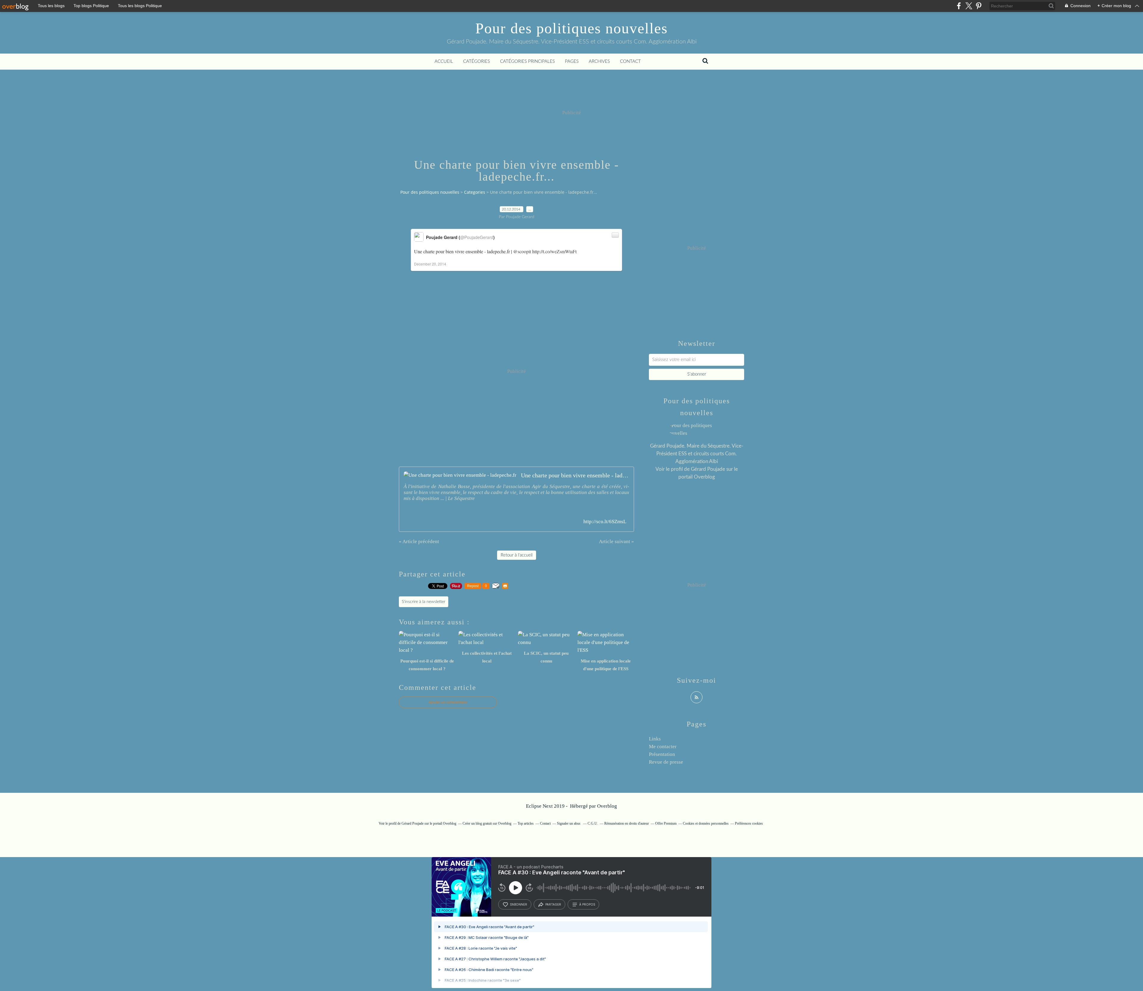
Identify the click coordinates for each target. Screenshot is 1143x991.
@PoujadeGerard (476, 237)
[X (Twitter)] (968, 5)
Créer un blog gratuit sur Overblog (487, 823)
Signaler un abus (569, 823)
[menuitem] (443, 62)
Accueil (444, 61)
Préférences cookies (749, 823)
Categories (474, 192)
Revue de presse (666, 762)
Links (655, 739)
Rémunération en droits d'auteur (626, 823)
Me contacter (663, 746)
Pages (572, 61)
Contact (630, 61)
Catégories (476, 61)
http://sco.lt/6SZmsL (604, 521)
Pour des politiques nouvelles (571, 28)
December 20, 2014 (430, 263)
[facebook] (959, 5)
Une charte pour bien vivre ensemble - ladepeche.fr (575, 475)
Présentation (662, 754)
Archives (599, 61)
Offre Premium (666, 823)
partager (553, 904)
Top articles (526, 823)
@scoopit (522, 251)
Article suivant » (616, 541)
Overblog (607, 806)
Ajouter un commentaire (448, 702)
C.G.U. (593, 823)
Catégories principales (527, 61)
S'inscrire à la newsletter (423, 602)
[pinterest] (978, 5)
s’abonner (518, 904)
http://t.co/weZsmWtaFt (554, 251)
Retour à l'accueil (517, 555)
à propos (587, 904)
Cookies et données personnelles (706, 823)
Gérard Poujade (708, 469)
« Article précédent (419, 541)
